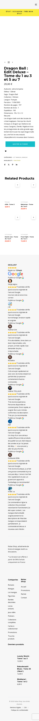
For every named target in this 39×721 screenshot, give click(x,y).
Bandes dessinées (11, 601)
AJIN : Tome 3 (10, 204)
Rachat (23, 594)
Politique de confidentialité (19, 710)
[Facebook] (5, 164)
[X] (9, 164)
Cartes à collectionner (13, 627)
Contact (24, 598)
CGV (25, 707)
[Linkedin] (16, 164)
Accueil (23, 587)
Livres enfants (11, 607)
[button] (18, 185)
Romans (11, 585)
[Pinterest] (12, 164)
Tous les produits (11, 637)
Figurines (11, 596)
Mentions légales (15, 707)
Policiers (11, 616)
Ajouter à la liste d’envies (5, 151)
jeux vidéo (12, 612)
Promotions (12, 632)
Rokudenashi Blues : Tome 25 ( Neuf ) (24, 669)
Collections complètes (12, 621)
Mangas (25, 157)
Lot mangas (17, 157)
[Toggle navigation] (31, 4)
